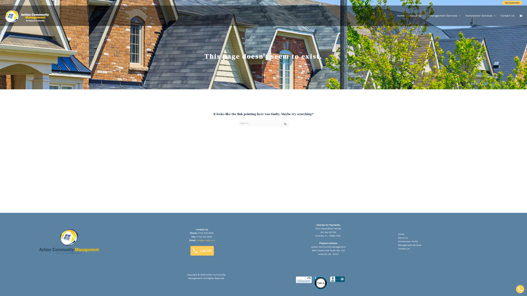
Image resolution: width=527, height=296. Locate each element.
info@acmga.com (206, 240)
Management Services (409, 245)
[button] (512, 3)
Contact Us (404, 248)
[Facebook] (521, 16)
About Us (403, 238)
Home (401, 234)
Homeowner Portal (408, 241)
